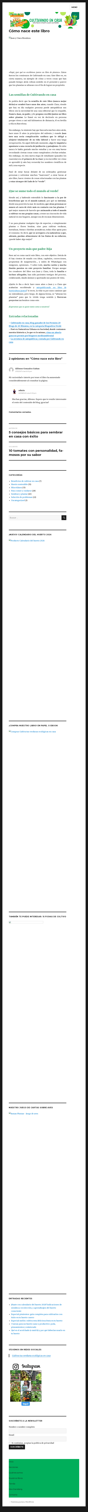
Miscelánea (16, 487)
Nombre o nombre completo (22, 1427)
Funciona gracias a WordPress (22, 1502)
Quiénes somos (16, 1473)
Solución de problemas (21, 497)
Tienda (12, 1484)
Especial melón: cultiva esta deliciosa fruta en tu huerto (36, 1321)
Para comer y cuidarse (21, 491)
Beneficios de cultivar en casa (25, 481)
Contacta (13, 1495)
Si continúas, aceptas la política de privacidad (32, 1443)
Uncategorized (18, 500)
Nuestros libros (16, 1478)
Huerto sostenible (19, 484)
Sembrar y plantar (19, 494)
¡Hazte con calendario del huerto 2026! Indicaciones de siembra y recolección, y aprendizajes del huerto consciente (36, 1307)
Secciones (13, 1467)
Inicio (11, 1462)
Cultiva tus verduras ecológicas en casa (31, 1355)
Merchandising (15, 1489)
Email (11, 1435)
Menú (74, 7)
